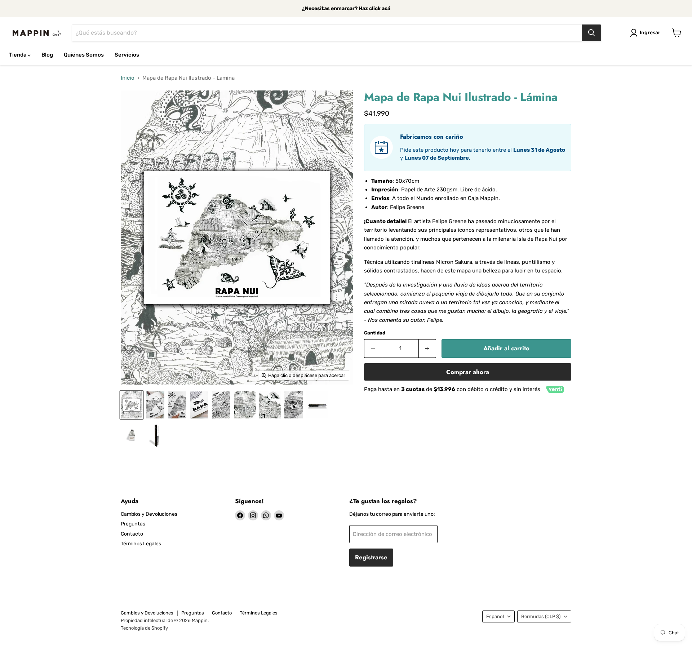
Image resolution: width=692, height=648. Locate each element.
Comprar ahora (467, 372)
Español (495, 616)
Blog (47, 55)
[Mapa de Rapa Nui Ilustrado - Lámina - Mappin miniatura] (131, 405)
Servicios (127, 55)
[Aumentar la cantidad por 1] (427, 348)
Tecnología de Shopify (144, 628)
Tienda (18, 55)
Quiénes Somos (84, 55)
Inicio (127, 78)
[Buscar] (591, 33)
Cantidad (374, 333)
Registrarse (371, 557)
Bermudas (540, 616)
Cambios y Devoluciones (149, 514)
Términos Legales (141, 544)
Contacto (132, 534)
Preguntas (133, 524)
